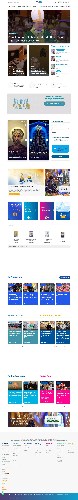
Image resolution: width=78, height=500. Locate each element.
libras (14, 457)
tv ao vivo (26, 448)
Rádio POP (49, 443)
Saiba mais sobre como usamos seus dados (60, 137)
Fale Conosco (67, 494)
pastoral (3, 476)
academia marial (5, 445)
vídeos (3, 483)
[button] (26, 140)
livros (69, 450)
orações (14, 460)
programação (27, 447)
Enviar (60, 156)
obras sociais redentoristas (60, 458)
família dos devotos (6, 461)
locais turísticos (5, 467)
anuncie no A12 (17, 466)
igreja (14, 453)
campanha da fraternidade (16, 447)
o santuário (4, 475)
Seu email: (54, 132)
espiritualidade (16, 451)
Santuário (5, 443)
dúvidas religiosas (17, 449)
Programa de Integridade (50, 494)
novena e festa (5, 473)
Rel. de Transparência (38, 494)
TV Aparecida (28, 443)
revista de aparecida (4, 481)
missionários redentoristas (60, 450)
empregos (48, 445)
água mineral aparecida (5, 447)
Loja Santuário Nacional (22, 246)
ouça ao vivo (37, 448)
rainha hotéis (5, 478)
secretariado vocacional (59, 461)
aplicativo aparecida (17, 445)
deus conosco (71, 448)
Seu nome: (54, 127)
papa (14, 462)
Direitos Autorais (59, 494)
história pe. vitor (60, 445)
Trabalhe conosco (18, 494)
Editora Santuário (71, 444)
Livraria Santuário (12, 246)
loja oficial (4, 469)
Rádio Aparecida (38, 444)
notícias (3, 471)
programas (37, 454)
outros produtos (71, 452)
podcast (36, 450)
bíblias (69, 447)
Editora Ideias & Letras (6, 488)
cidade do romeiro (6, 449)
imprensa (4, 466)
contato (3, 457)
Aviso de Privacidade (28, 494)
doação (4, 459)
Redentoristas (61, 443)
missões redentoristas (60, 453)
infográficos (15, 455)
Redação (15, 443)
